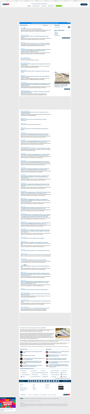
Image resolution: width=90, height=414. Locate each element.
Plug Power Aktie (35, 374)
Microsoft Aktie (64, 374)
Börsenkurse (31, 338)
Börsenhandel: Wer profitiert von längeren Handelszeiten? (31, 28)
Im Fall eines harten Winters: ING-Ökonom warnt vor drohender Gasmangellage (35, 43)
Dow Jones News (57, 35)
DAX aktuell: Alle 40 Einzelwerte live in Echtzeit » (62, 378)
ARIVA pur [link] (34, 387)
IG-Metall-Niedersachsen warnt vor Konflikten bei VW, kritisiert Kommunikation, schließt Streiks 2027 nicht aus (35, 92)
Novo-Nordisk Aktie (55, 372)
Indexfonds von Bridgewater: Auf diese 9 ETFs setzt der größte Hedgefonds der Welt (35, 267)
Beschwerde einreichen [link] (23, 389)
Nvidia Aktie (24, 370)
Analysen (48, 335)
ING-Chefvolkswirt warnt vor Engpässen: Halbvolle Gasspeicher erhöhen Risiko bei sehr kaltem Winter (35, 64)
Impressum (30, 394)
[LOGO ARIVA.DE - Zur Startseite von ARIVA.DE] (5, 4)
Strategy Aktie (64, 376)
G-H (39, 381)
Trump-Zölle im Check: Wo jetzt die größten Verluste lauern (32, 352)
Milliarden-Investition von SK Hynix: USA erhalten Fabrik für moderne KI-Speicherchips (34, 120)
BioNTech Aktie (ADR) (55, 370)
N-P (46, 381)
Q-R (49, 381)
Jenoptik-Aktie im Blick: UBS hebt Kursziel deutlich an (30, 124)
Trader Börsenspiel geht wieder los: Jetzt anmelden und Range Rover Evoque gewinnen (35, 37)
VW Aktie (23, 376)
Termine (52, 344)
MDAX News (56, 34)
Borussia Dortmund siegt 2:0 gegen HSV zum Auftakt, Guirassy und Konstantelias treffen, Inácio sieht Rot (35, 294)
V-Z (56, 381)
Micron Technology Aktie (36, 372)
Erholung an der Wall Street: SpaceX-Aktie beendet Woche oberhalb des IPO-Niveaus (34, 129)
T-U (53, 381)
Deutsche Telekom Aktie (26, 374)
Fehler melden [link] (22, 390)
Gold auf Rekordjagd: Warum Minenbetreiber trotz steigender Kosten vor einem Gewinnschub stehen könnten (32, 362)
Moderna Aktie (64, 370)
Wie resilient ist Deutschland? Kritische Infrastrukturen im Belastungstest (34, 289)
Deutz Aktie (54, 376)
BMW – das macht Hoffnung (26, 58)
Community (44, 5)
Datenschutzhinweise (36, 394)
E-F (36, 381)
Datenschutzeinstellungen (52, 394)
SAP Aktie (43, 370)
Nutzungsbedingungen (43, 394)
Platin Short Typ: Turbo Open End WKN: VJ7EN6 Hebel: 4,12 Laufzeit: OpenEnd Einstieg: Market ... (61, 85)
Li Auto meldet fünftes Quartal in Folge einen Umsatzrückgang (32, 238)
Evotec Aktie (64, 372)
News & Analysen (36, 5)
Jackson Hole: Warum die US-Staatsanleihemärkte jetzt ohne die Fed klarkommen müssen (36, 301)
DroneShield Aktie (45, 376)
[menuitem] (26, 386)
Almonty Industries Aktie (36, 376)
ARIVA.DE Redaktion (25, 342)
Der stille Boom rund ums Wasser (29, 355)
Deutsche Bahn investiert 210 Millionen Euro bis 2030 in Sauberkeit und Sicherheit (35, 148)
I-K (41, 381)
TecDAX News (56, 33)
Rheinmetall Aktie (45, 372)
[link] (8, 398)
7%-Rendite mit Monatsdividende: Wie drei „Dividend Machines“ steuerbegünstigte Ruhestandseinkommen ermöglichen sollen (58, 365)
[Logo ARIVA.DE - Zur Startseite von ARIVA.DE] (66, 394)
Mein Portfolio (51, 5)
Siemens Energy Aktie (55, 374)
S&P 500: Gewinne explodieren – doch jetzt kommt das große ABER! (34, 259)
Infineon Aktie (24, 372)
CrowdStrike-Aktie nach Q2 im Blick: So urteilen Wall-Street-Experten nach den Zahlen (35, 72)
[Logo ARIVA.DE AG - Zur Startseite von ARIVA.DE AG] (21, 398)
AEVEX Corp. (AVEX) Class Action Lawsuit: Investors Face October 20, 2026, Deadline (36, 254)
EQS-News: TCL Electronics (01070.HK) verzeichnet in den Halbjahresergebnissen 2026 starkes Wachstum (35, 77)
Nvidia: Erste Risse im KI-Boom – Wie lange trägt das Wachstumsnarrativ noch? (35, 308)
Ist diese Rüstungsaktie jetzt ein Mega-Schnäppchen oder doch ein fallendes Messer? (33, 359)
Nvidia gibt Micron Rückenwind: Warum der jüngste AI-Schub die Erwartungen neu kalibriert (33, 366)
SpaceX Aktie (34, 370)
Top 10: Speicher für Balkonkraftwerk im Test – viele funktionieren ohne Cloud (35, 250)
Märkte (29, 5)
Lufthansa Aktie (44, 374)
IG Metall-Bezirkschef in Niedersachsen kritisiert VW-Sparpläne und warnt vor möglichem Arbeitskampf (35, 113)
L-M (43, 381)
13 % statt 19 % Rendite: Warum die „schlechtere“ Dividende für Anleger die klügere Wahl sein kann (58, 359)
